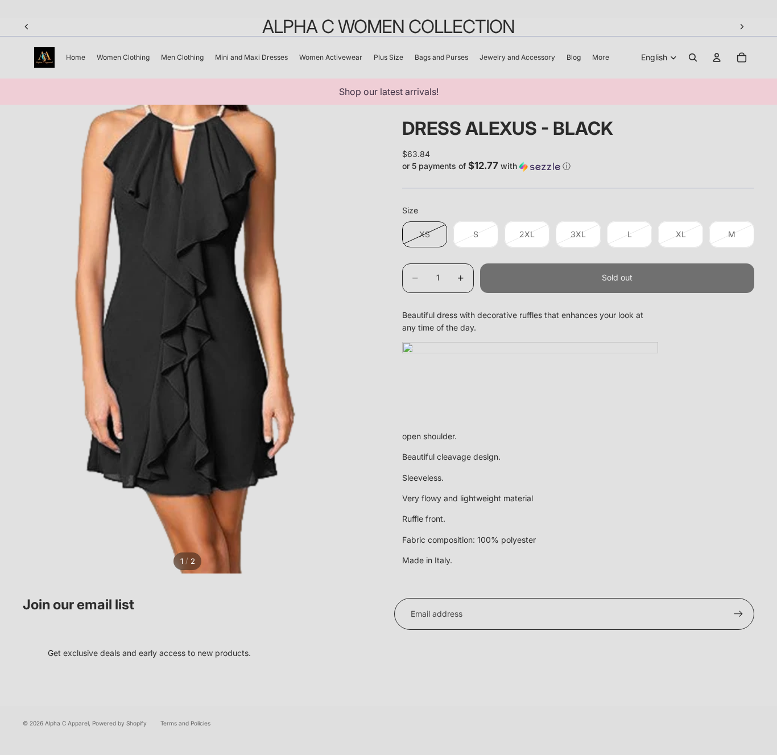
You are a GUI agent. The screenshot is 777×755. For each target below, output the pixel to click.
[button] (578, 166)
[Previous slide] (26, 26)
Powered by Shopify (119, 723)
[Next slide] (741, 26)
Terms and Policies (185, 723)
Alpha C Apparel (67, 723)
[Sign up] (738, 614)
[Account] (716, 57)
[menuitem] (600, 57)
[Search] (692, 57)
